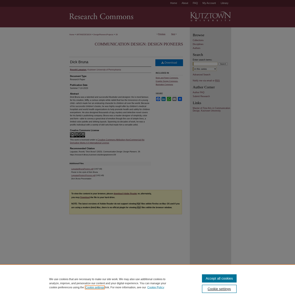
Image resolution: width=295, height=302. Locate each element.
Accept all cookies (219, 278)
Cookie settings (94, 287)
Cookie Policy (155, 287)
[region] (147, 283)
